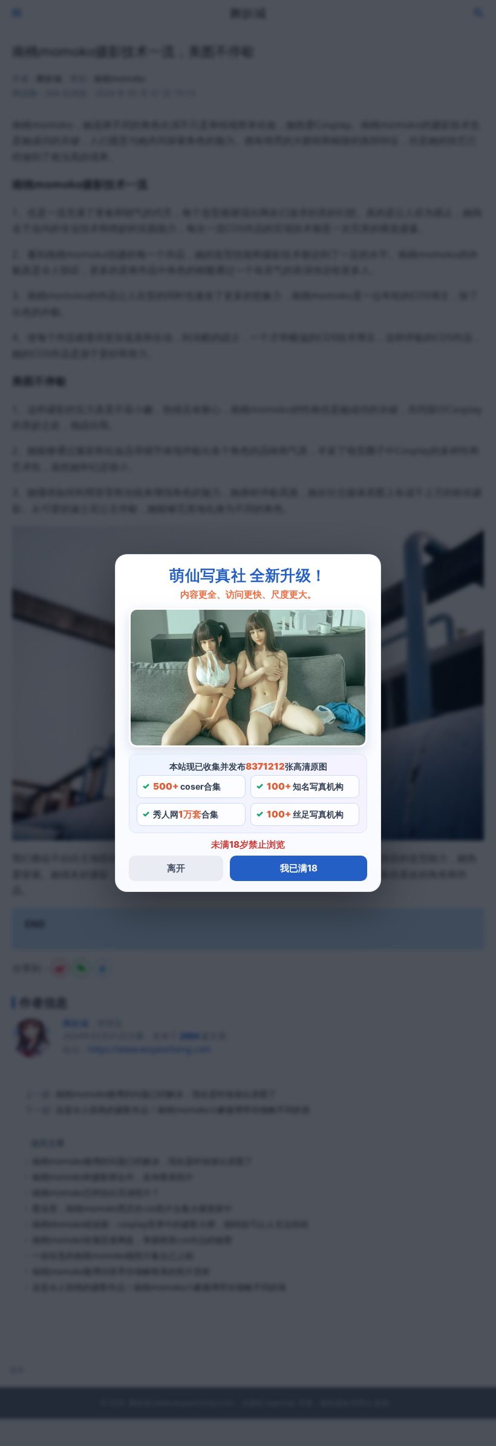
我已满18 (299, 868)
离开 (176, 868)
